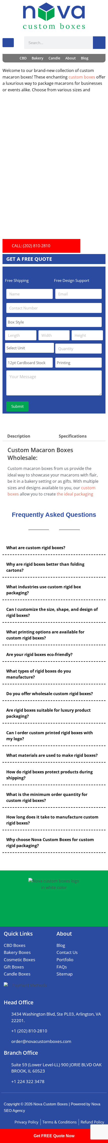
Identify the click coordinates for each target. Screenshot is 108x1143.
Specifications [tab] (73, 436)
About (70, 58)
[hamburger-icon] (8, 42)
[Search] (99, 42)
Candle (54, 58)
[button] (54, 548)
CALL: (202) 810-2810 (31, 246)
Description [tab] (18, 436)
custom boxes (82, 77)
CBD (23, 58)
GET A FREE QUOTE (29, 259)
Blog (84, 58)
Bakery (37, 58)
